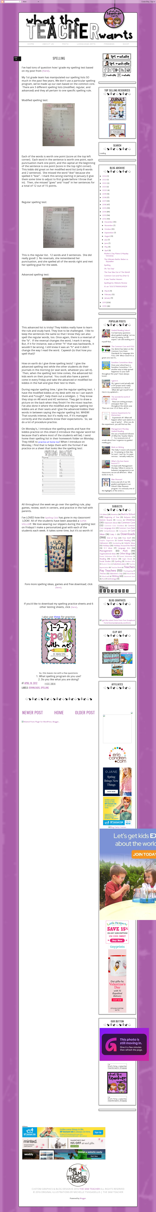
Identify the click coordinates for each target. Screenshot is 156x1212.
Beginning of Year (111, 517)
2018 (104, 197)
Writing (115, 576)
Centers (119, 520)
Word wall (105, 576)
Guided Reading (124, 540)
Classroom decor (110, 523)
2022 (104, 183)
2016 (104, 204)
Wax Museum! (116, 479)
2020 (104, 190)
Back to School (128, 514)
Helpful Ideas (129, 543)
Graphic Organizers (107, 540)
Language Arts (124, 548)
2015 (104, 208)
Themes (103, 573)
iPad (103, 579)
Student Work (106, 564)
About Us (48, 44)
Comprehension (109, 531)
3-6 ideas (103, 514)
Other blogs (125, 553)
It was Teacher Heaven (113, 279)
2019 (104, 194)
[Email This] (46, 684)
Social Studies (105, 561)
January (107, 298)
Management (106, 550)
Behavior (127, 517)
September (109, 233)
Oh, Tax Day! (109, 269)
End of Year (112, 538)
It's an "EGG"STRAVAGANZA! (115, 286)
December (108, 222)
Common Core (128, 522)
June (106, 243)
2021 (104, 187)
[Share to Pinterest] (54, 684)
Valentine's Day (116, 573)
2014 (104, 212)
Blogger (83, 1198)
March (107, 291)
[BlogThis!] (48, 684)
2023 (104, 180)
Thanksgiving (128, 571)
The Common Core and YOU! (122, 346)
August (107, 236)
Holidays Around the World (124, 545)
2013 (104, 215)
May (106, 247)
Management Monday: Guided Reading (120, 430)
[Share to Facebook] (52, 684)
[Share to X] (50, 684)
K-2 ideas (108, 548)
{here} (45, 70)
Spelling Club (51, 517)
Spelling (45, 687)
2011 (104, 302)
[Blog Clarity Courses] (117, 827)
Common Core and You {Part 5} (116, 276)
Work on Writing (117, 447)
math (65, 44)
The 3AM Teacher (89, 1188)
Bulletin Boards (106, 520)
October (107, 229)
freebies (109, 44)
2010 (104, 306)
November (108, 225)
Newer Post (32, 712)
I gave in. (114, 381)
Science (114, 559)
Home (31, 44)
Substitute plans (119, 564)
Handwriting (116, 543)
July (106, 240)
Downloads (34, 687)
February (108, 294)
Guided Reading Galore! (120, 330)
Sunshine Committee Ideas (121, 362)
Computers (123, 531)
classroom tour (129, 576)
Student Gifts (130, 561)
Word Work (131, 574)
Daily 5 (113, 534)
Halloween (104, 543)
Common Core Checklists (114, 526)
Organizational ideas (108, 554)
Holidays (106, 545)
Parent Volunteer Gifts (108, 556)
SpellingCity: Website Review (115, 283)
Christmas (130, 519)
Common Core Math (127, 528)
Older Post (85, 712)
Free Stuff (126, 538)
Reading (103, 559)
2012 (104, 219)
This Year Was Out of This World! (117, 272)
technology (111, 579)
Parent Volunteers (126, 556)
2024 (104, 176)
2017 (104, 201)
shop (126, 44)
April (106, 250)
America (114, 514)
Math (125, 550)
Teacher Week (116, 567)
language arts (86, 44)
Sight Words (127, 559)
